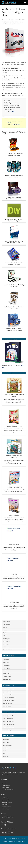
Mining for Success (14, 544)
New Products (6, 621)
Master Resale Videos (8, 692)
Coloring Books (6, 624)
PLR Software (6, 665)
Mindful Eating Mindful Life (14, 487)
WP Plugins (5, 644)
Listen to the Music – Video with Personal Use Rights (14, 154)
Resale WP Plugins (7, 730)
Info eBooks (6, 739)
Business (12, 111)
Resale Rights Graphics (8, 727)
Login (9, 122)
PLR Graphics (6, 671)
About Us (4, 783)
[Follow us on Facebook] (2, 825)
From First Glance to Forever (14, 426)
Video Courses (6, 742)
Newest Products (6, 787)
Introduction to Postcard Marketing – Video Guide (14, 285)
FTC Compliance (5, 797)
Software (5, 635)
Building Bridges (14, 602)
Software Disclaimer (6, 809)
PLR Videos (6, 662)
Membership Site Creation (8, 817)
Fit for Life (14, 574)
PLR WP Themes (7, 676)
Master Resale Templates (9, 697)
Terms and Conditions (7, 802)
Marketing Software (7, 745)
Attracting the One (14, 515)
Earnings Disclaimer (6, 806)
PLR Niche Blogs (7, 673)
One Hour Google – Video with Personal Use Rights (14, 263)
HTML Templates (7, 748)
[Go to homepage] (9, 2)
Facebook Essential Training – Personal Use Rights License (14, 329)
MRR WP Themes (7, 703)
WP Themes (6, 647)
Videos (4, 630)
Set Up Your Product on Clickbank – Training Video (14, 307)
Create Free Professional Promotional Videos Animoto (14, 198)
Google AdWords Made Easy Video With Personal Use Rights (14, 242)
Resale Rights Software (8, 721)
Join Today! (16, 124)
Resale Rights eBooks (8, 715)
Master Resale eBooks (8, 689)
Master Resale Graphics (8, 700)
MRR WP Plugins (7, 706)
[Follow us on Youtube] (5, 825)
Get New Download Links (8, 789)
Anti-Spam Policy (6, 800)
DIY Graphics (6, 750)
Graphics (5, 632)
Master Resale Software (8, 694)
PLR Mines (13, 838)
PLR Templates (6, 668)
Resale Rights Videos (8, 718)
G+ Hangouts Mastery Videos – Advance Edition (14, 176)
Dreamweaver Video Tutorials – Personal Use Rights (14, 220)
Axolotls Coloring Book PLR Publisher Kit (14, 456)
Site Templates (6, 638)
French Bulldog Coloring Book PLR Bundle (14, 395)
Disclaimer (5, 841)
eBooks (5, 627)
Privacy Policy (5, 804)
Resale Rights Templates (9, 724)
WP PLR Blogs (6, 641)
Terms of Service (21, 841)
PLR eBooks (6, 659)
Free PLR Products (7, 649)
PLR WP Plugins (7, 679)
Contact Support (6, 785)
